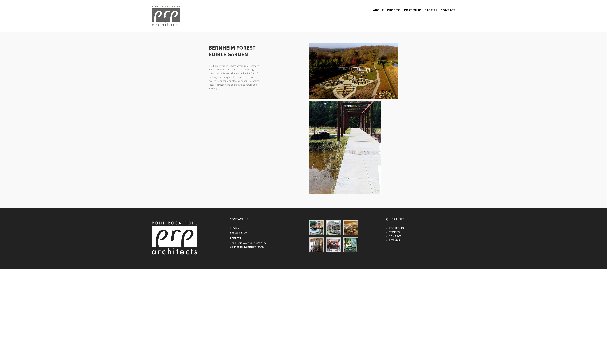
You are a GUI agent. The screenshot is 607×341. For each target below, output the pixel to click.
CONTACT (448, 10)
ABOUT (378, 10)
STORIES (431, 10)
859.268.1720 (238, 232)
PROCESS (394, 10)
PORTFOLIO (412, 10)
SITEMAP (394, 240)
